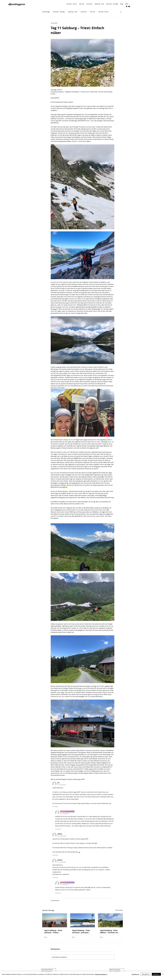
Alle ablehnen (145, 974)
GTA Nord (83, 12)
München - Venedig (58, 12)
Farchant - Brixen (103, 12)
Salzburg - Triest (72, 12)
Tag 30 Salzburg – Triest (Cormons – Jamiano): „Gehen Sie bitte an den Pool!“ (81, 931)
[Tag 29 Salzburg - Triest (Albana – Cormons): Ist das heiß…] (110, 920)
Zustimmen (156, 974)
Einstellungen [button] (135, 974)
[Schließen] (163, 974)
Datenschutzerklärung (101, 974)
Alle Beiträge (46, 12)
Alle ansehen (119, 910)
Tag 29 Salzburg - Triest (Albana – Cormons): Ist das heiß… (109, 931)
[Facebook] (126, 6)
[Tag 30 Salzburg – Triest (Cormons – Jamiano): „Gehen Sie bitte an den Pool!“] (82, 920)
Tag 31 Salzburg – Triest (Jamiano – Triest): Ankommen (53, 931)
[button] (121, 11)
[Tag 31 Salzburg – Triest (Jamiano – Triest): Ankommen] (54, 920)
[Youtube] (129, 6)
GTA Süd (92, 12)
